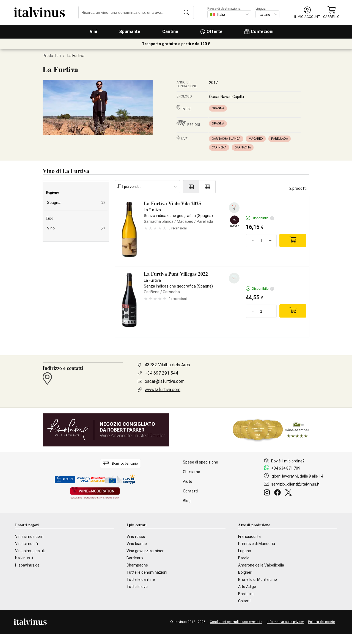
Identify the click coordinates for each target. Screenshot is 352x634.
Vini (93, 31)
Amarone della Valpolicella (261, 565)
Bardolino (246, 594)
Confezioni (262, 31)
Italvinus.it (24, 558)
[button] (307, 12)
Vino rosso (136, 536)
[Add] (292, 240)
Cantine (170, 31)
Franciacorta (249, 536)
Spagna (218, 108)
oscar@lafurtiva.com (165, 381)
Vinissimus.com (29, 536)
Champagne (137, 565)
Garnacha (243, 147)
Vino (76, 228)
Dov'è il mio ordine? (287, 461)
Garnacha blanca (226, 138)
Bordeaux (135, 558)
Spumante (129, 31)
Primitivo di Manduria (256, 543)
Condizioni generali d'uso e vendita (236, 622)
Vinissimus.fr (26, 543)
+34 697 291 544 (161, 373)
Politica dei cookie (321, 622)
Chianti (244, 601)
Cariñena (219, 147)
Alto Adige (247, 586)
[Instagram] (268, 493)
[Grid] (207, 186)
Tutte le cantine (141, 579)
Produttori (52, 55)
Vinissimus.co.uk (30, 551)
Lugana (244, 551)
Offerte (214, 31)
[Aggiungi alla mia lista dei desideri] (234, 278)
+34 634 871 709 (285, 468)
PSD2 (68, 479)
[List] (191, 186)
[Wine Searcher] (271, 429)
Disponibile (262, 218)
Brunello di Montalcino (257, 579)
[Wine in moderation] (95, 493)
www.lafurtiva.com (162, 389)
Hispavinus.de (27, 565)
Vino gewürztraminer (145, 551)
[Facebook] (278, 493)
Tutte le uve (137, 586)
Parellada (279, 138)
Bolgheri (245, 572)
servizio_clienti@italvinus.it (295, 484)
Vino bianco (137, 543)
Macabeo (256, 138)
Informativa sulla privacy (285, 622)
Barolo (243, 558)
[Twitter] (289, 493)
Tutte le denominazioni (147, 572)
